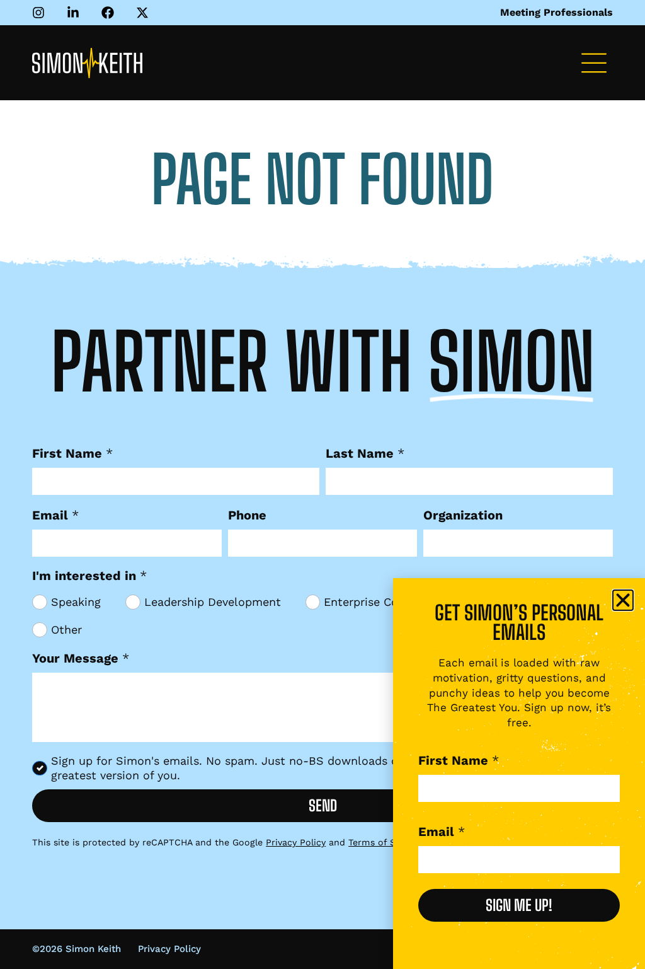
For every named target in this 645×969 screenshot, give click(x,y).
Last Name (365, 453)
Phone (247, 515)
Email (55, 515)
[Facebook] (110, 12)
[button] (594, 65)
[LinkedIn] (76, 12)
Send (323, 805)
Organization (463, 515)
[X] (145, 12)
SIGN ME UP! (519, 905)
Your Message (80, 658)
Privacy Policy (296, 842)
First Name (72, 453)
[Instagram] (41, 12)
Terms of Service (384, 842)
